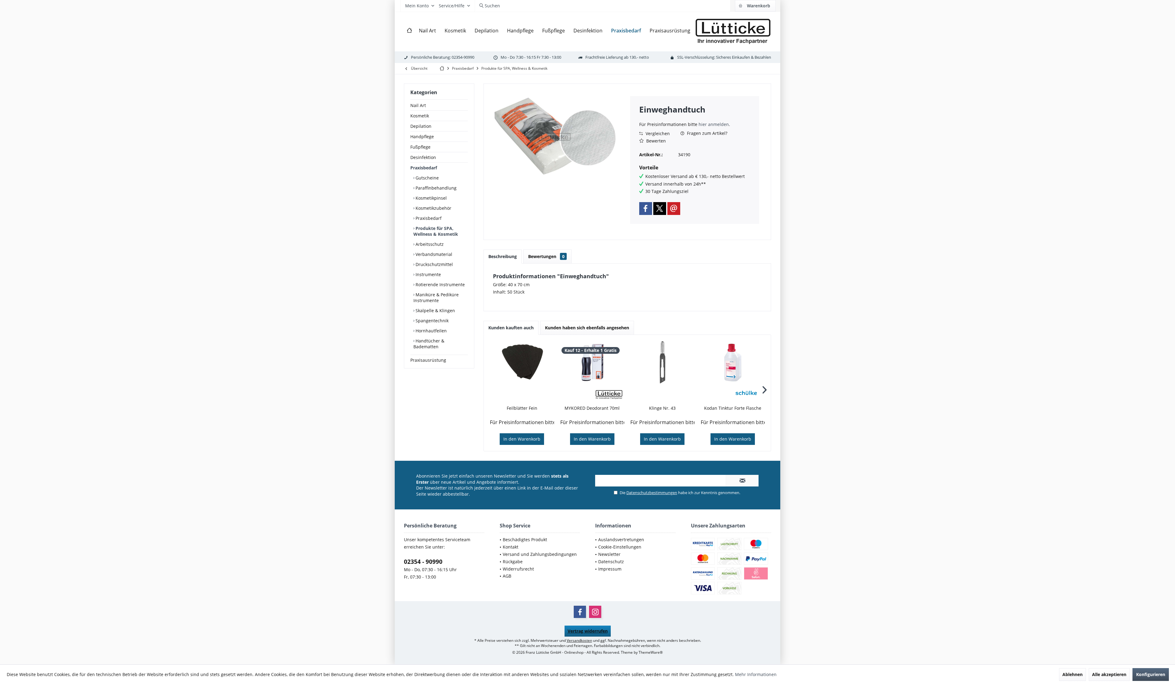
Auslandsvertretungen (621, 539)
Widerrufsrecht (518, 569)
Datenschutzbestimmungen (651, 492)
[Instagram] (595, 612)
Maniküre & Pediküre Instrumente (436, 297)
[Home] (409, 30)
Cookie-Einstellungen (619, 547)
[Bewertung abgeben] (694, 117)
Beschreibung (502, 256)
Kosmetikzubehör (432, 208)
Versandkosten (579, 640)
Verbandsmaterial (433, 254)
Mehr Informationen (756, 674)
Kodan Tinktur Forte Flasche (732, 408)
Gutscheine (426, 178)
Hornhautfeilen (430, 331)
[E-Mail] (673, 208)
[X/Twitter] (659, 208)
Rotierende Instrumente (439, 284)
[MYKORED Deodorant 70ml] (592, 362)
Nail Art (418, 105)
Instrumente (427, 274)
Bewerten (655, 141)
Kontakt (510, 547)
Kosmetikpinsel (430, 198)
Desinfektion (423, 157)
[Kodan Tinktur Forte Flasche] (733, 362)
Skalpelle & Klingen (434, 310)
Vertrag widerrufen (588, 631)
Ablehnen (1072, 674)
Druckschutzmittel (433, 264)
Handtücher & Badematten (428, 343)
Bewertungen (546, 256)
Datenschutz (611, 561)
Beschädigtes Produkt (525, 539)
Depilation (420, 126)
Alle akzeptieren (1109, 674)
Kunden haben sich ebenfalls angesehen (587, 328)
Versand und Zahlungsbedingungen (540, 554)
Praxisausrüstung (428, 360)
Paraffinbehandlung (435, 188)
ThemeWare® (651, 652)
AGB (507, 576)
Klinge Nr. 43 (662, 408)
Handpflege (422, 136)
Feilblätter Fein (522, 408)
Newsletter (609, 554)
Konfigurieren (1150, 674)
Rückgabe (513, 561)
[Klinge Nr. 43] (662, 362)
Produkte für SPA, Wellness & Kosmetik (435, 231)
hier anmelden (714, 124)
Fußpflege (420, 147)
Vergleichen (657, 133)
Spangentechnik (431, 321)
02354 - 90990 (423, 562)
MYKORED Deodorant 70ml (592, 408)
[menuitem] (755, 6)
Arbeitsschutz (429, 244)
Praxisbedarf (423, 168)
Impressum (609, 569)
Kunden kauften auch (511, 328)
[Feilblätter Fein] (522, 362)
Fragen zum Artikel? (706, 133)
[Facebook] (645, 208)
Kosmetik (419, 116)
